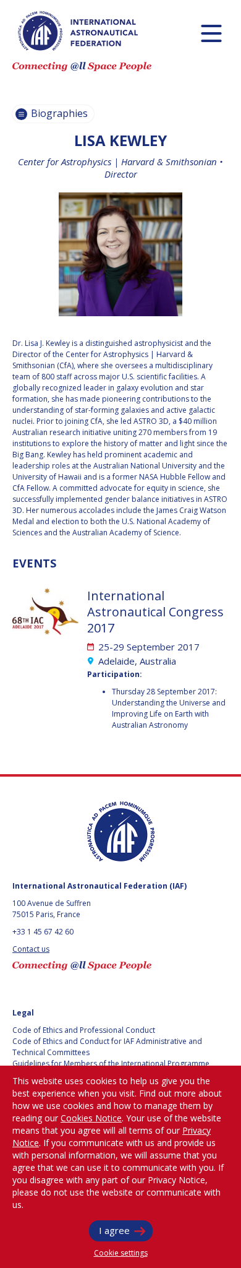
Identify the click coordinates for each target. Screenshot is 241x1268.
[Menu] (211, 33)
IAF (77, 31)
